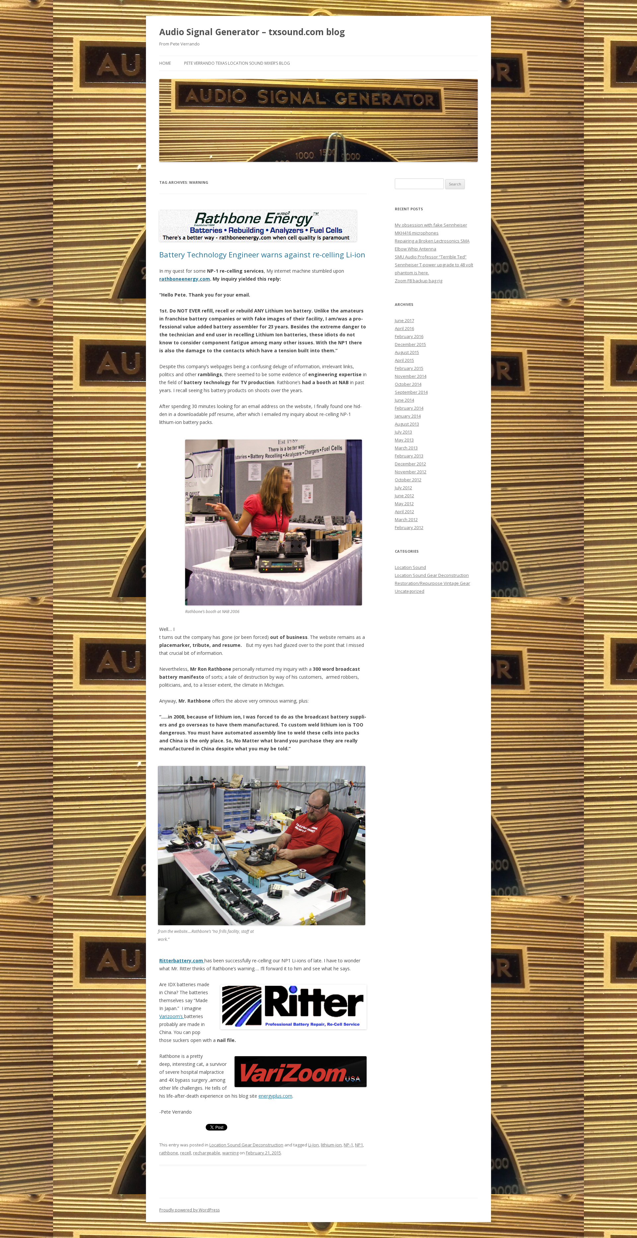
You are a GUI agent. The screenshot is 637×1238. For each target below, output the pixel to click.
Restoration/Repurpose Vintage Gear (432, 583)
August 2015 (407, 352)
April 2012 (404, 512)
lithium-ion (331, 1145)
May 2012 (404, 504)
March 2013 (406, 448)
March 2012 (406, 519)
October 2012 (408, 480)
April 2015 (404, 360)
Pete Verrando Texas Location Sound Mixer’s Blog (237, 63)
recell (185, 1153)
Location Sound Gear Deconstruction (246, 1145)
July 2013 (403, 432)
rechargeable (206, 1153)
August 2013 (407, 424)
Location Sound (410, 567)
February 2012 (409, 527)
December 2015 (410, 344)
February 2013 (409, 456)
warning (230, 1153)
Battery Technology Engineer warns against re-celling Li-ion (262, 254)
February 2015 (409, 368)
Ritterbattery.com (181, 960)
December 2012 (410, 464)
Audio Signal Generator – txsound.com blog (252, 32)
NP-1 (348, 1145)
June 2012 (404, 496)
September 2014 (411, 392)
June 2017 (404, 320)
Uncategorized (409, 591)
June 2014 (404, 400)
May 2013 (404, 440)
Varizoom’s (171, 1016)
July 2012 (403, 488)
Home (165, 63)
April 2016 (404, 328)
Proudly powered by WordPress (189, 1210)
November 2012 (410, 472)
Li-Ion (313, 1145)
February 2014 (409, 408)
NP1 (359, 1145)
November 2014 (410, 376)
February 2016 (409, 336)
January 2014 (408, 416)
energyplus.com (275, 1096)
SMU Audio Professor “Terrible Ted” (430, 257)
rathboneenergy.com (184, 279)
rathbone (168, 1153)
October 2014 (408, 384)
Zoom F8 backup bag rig (418, 281)
